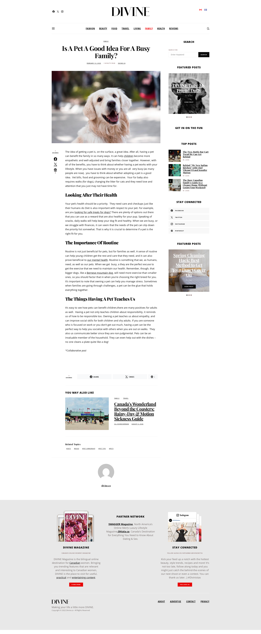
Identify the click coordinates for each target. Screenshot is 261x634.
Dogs (77, 448)
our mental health (97, 260)
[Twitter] (58, 11)
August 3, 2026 (137, 424)
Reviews (173, 28)
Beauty (103, 28)
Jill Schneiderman (121, 424)
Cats (69, 448)
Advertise (175, 601)
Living (137, 28)
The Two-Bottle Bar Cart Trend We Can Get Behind (196, 154)
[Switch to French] (205, 10)
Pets (112, 448)
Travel (125, 28)
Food (114, 28)
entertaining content (83, 577)
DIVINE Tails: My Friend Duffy (189, 87)
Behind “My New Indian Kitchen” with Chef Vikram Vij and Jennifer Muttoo (195, 169)
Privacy (205, 601)
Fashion (90, 28)
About (161, 601)
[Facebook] (53, 11)
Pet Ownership (89, 448)
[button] (187, 117)
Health (161, 28)
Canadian (74, 562)
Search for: (173, 50)
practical (61, 577)
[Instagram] (62, 11)
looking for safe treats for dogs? (92, 212)
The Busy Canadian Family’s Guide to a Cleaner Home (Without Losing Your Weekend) (195, 184)
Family (149, 28)
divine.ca (121, 63)
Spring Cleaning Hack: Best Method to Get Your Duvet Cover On (189, 265)
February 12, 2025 (94, 63)
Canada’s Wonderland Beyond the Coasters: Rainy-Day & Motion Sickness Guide (135, 411)
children (128, 156)
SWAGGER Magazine (120, 524)
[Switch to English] (200, 10)
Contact (191, 601)
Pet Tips (102, 448)
